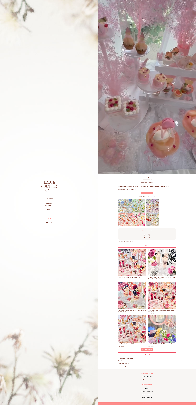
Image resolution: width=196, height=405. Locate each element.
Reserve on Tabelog (147, 349)
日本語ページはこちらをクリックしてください (147, 196)
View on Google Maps (122, 366)
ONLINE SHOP (49, 209)
